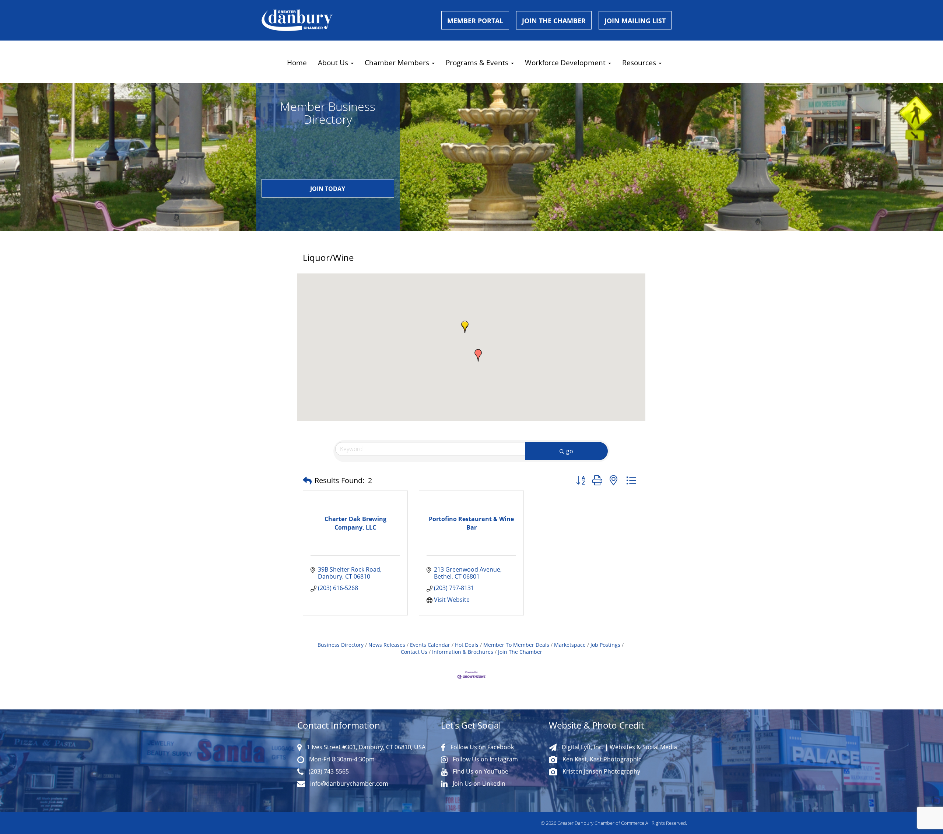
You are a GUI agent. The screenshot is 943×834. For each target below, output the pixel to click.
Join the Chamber (554, 20)
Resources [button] (640, 62)
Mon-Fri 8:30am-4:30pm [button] (341, 759)
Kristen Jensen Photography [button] (600, 771)
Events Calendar (430, 644)
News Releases (386, 644)
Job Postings (605, 644)
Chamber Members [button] (398, 62)
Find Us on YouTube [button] (479, 771)
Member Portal (475, 20)
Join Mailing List (635, 20)
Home (297, 62)
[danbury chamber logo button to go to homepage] (346, 20)
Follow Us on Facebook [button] (481, 747)
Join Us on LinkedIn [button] (478, 783)
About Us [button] (334, 62)
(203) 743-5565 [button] (328, 771)
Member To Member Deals (516, 644)
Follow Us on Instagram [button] (484, 759)
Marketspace (570, 644)
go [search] (569, 451)
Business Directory (341, 644)
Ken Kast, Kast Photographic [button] (601, 759)
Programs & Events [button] (478, 62)
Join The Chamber (520, 651)
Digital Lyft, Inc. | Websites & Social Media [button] (618, 747)
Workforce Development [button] (566, 62)
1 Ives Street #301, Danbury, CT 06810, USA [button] (365, 747)
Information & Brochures (462, 651)
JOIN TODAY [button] (327, 189)
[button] (465, 327)
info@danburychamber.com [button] (348, 783)
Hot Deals (466, 644)
